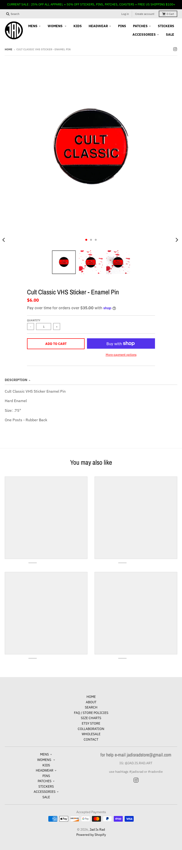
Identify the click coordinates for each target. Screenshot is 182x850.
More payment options (121, 355)
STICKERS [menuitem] (166, 26)
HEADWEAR (44, 770)
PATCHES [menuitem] (140, 26)
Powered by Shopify (91, 835)
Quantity (33, 320)
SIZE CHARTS (91, 718)
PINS (46, 776)
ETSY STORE (91, 723)
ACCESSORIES (44, 792)
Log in (125, 14)
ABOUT (91, 702)
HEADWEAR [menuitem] (98, 26)
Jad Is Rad (97, 829)
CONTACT (91, 739)
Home (8, 49)
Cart (170, 14)
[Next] (177, 240)
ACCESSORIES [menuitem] (144, 34)
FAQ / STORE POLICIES (91, 713)
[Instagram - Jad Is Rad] (175, 49)
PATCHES (44, 781)
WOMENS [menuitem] (55, 26)
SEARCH (91, 707)
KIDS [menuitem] (77, 26)
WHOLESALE (91, 734)
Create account (144, 14)
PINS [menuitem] (122, 26)
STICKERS (46, 786)
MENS (44, 754)
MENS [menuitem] (32, 26)
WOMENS (44, 760)
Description (16, 380)
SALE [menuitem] (170, 34)
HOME (91, 697)
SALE (46, 797)
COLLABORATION (91, 729)
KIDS (46, 765)
